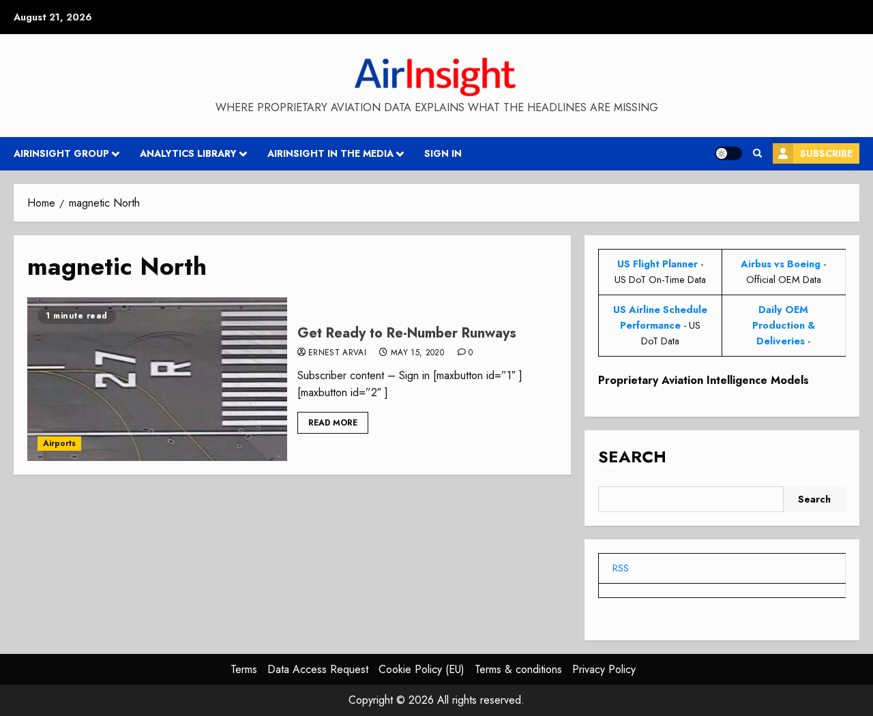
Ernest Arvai (337, 353)
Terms (244, 669)
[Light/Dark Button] (728, 153)
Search (632, 456)
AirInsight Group (61, 153)
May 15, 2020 (417, 353)
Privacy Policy (604, 669)
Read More (332, 423)
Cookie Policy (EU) (421, 669)
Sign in (443, 153)
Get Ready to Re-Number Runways (406, 333)
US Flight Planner (657, 264)
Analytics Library (188, 153)
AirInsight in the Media (330, 153)
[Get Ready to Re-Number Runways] (157, 379)
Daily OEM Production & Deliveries (783, 325)
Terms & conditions (518, 669)
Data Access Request (317, 669)
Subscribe (826, 153)
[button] (757, 153)
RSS (620, 568)
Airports (59, 443)
